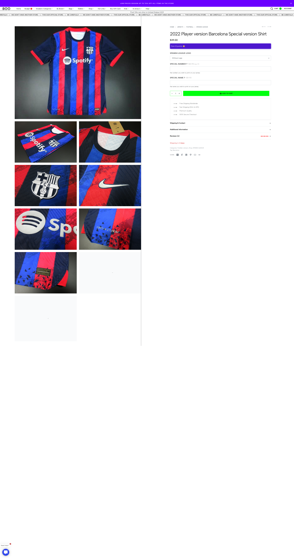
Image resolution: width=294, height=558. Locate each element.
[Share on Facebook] (182, 155)
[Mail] (195, 155)
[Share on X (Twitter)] (178, 155)
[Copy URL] (199, 155)
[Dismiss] (291, 3)
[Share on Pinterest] (191, 155)
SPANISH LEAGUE (202, 27)
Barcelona (176, 150)
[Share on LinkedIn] (186, 155)
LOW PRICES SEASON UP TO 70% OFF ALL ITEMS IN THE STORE (147, 3)
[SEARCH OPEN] (271, 8)
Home (172, 27)
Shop (190, 148)
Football (189, 27)
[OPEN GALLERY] (78, 72)
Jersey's (180, 27)
